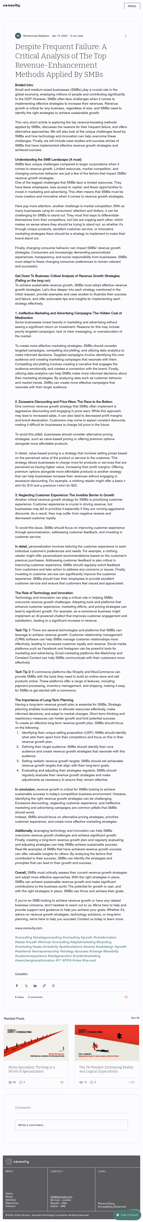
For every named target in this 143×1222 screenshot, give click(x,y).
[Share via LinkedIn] (35, 985)
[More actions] (125, 36)
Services (11, 1200)
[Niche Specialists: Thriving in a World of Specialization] (36, 1043)
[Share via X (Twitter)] (26, 985)
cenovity (11, 5)
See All (135, 1017)
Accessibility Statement (112, 1206)
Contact (10, 1206)
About (9, 1196)
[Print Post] (53, 985)
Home (9, 1193)
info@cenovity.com (61, 1197)
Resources (12, 1203)
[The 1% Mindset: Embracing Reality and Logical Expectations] (107, 1043)
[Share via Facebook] (17, 985)
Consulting (21, 973)
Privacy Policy (106, 1203)
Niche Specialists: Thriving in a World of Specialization (31, 1069)
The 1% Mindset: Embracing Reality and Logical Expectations (106, 1069)
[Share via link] (44, 985)
